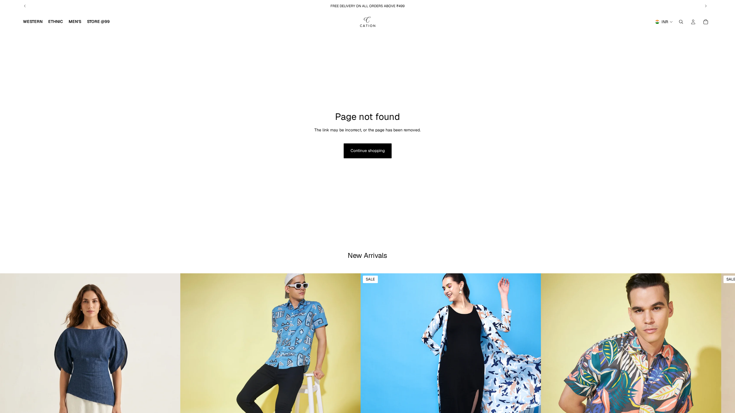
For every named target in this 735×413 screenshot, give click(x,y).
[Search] (681, 21)
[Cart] (705, 21)
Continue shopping (368, 150)
